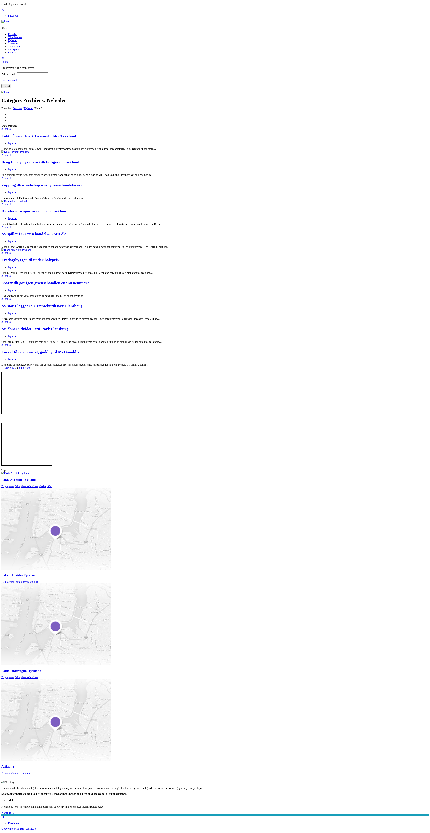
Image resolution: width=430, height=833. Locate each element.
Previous (7, 367)
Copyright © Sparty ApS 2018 (18, 828)
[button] (2, 58)
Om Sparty (14, 49)
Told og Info (14, 46)
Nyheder (12, 40)
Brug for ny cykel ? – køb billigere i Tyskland (40, 162)
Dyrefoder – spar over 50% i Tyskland (34, 211)
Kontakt (12, 52)
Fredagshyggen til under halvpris (30, 260)
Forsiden (12, 34)
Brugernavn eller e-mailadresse (17, 67)
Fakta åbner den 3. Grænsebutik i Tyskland (38, 136)
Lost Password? (9, 80)
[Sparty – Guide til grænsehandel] (5, 21)
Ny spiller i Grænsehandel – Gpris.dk (33, 234)
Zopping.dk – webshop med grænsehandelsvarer (42, 185)
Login (4, 61)
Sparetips (13, 43)
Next (29, 367)
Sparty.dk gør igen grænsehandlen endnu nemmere (45, 283)
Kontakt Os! (8, 812)
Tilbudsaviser (15, 37)
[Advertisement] (27, 393)
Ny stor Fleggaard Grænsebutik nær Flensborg (41, 306)
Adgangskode (8, 74)
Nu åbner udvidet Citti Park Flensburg (34, 329)
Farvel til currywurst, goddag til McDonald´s (40, 352)
